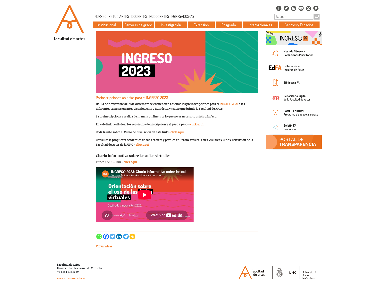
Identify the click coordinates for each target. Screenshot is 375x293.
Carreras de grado (138, 24)
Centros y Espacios (299, 24)
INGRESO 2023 (229, 104)
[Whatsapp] (99, 236)
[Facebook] (106, 236)
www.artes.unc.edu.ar (71, 278)
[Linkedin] (119, 236)
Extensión (201, 24)
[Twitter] (112, 236)
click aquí (197, 124)
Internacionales (260, 24)
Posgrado (228, 24)
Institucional (106, 24)
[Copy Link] (132, 236)
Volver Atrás (104, 246)
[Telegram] (126, 236)
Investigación (171, 24)
